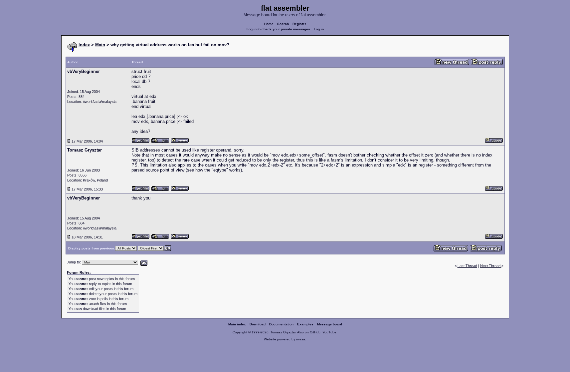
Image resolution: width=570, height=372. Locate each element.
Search (283, 24)
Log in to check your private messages (278, 29)
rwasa (300, 339)
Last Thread (467, 266)
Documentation (281, 324)
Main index (237, 324)
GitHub (315, 332)
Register (299, 24)
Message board (329, 324)
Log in (319, 29)
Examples (305, 324)
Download (258, 324)
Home (269, 24)
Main (100, 44)
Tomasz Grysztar (283, 332)
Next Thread (490, 266)
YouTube (329, 332)
